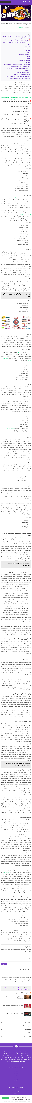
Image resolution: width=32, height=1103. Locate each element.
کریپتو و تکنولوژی (27, 1036)
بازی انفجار (19, 352)
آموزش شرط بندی (16, 1092)
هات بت (16, 1074)
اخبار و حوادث (28, 1022)
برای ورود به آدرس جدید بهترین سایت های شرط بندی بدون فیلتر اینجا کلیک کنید (16, 98)
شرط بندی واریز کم (11, 428)
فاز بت (16, 1076)
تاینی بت (16, 1072)
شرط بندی (21, 27)
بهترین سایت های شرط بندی (17, 198)
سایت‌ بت (6, 872)
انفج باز (16, 1080)
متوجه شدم (6, 1097)
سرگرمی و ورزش (28, 1029)
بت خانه (16, 1078)
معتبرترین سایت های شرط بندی (23, 538)
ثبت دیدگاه (4, 964)
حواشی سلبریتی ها (27, 1026)
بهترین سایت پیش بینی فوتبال (24, 214)
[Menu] (29, 1)
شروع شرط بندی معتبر (5, 2)
